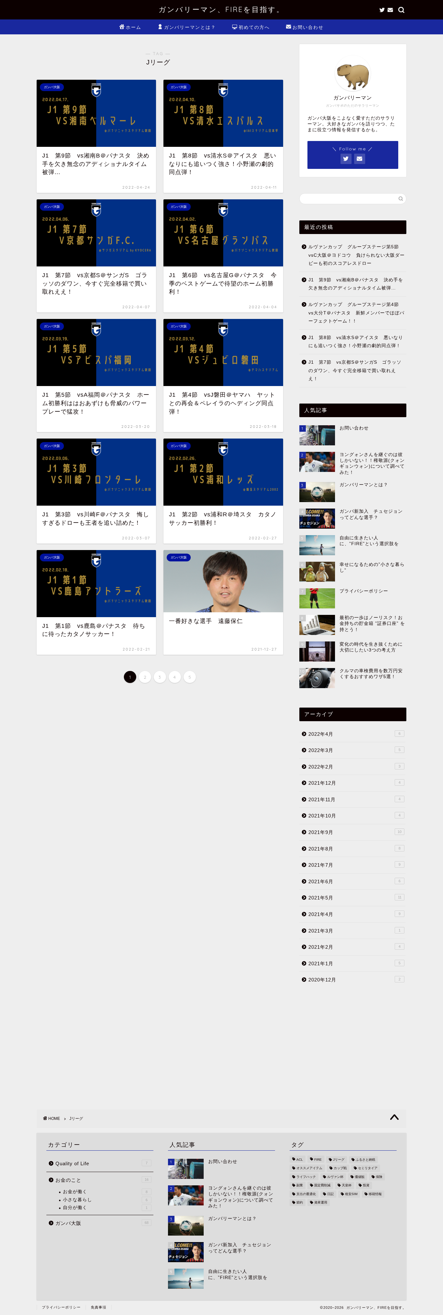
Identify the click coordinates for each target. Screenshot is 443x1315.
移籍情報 (375, 1194)
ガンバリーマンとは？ (190, 27)
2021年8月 (354, 848)
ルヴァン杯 (335, 1177)
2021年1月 (354, 963)
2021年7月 (354, 865)
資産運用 (320, 1202)
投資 (366, 1185)
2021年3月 (354, 930)
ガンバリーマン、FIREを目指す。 (221, 9)
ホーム (133, 27)
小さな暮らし (105, 1199)
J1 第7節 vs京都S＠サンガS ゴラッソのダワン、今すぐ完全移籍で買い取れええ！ (354, 370)
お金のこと (102, 1180)
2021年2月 (354, 947)
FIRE (318, 1159)
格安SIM (351, 1194)
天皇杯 (347, 1185)
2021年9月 (354, 832)
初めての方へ (254, 27)
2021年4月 (354, 914)
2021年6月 (354, 881)
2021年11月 (354, 799)
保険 (379, 1177)
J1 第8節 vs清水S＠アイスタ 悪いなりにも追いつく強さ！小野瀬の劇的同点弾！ (355, 341)
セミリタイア (367, 1168)
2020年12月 (354, 979)
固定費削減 (322, 1185)
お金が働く (105, 1191)
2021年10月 (354, 815)
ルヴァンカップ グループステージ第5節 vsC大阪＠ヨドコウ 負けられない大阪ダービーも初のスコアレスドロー (356, 255)
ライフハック (306, 1177)
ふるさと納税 (365, 1159)
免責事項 (98, 1307)
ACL (299, 1159)
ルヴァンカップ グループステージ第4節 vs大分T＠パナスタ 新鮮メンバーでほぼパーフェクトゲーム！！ (356, 312)
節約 (299, 1202)
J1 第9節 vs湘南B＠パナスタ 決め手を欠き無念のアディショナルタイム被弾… (355, 284)
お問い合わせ (308, 27)
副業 (299, 1185)
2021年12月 (354, 783)
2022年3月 (354, 750)
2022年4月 (354, 734)
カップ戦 (340, 1168)
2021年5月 (354, 897)
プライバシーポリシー (61, 1307)
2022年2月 (354, 766)
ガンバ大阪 (102, 1223)
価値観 (360, 1177)
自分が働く (105, 1207)
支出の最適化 (306, 1194)
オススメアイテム (309, 1168)
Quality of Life (101, 1163)
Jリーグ (338, 1159)
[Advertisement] (352, 1044)
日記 (330, 1194)
